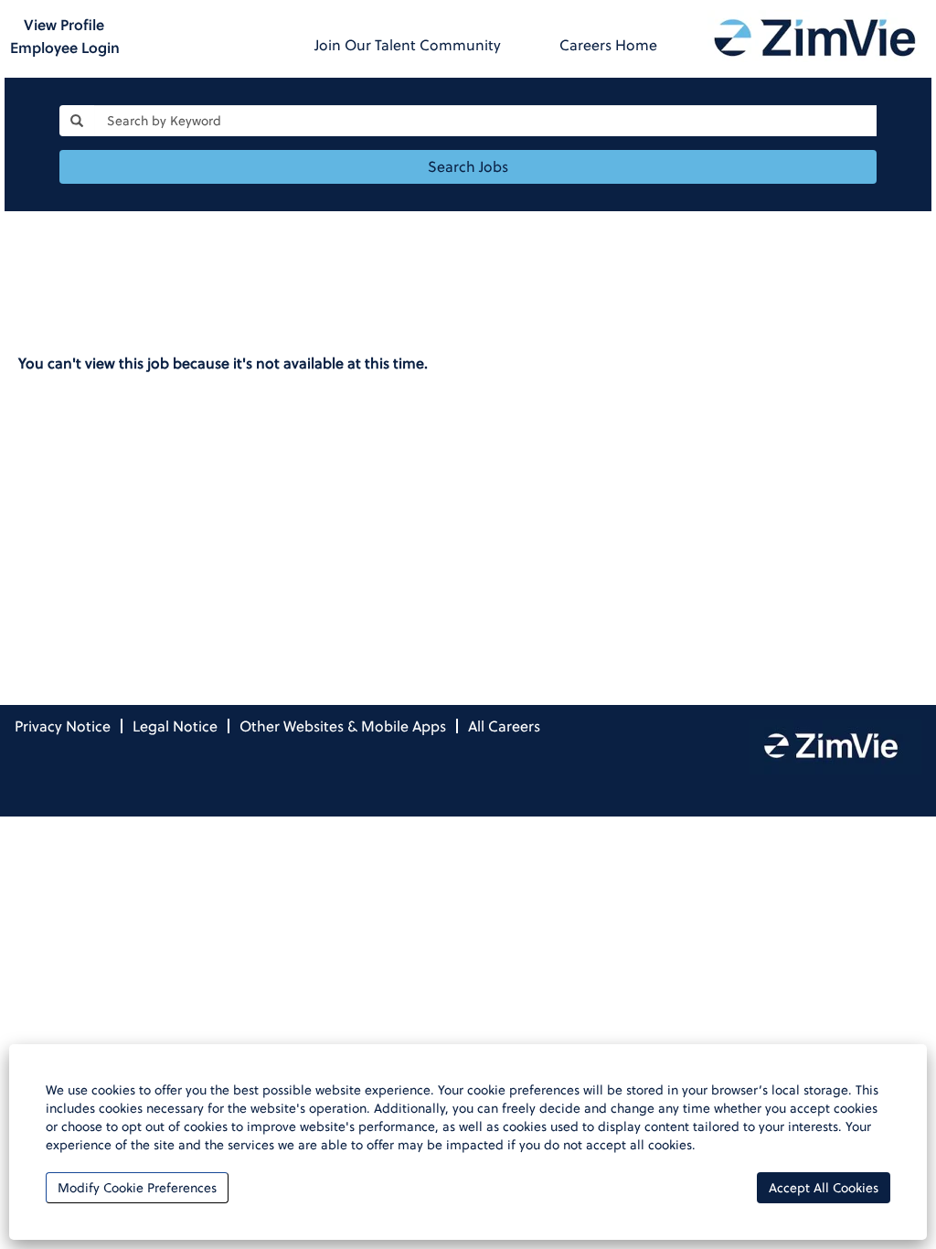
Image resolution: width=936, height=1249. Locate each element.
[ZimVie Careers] (835, 747)
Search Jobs (468, 166)
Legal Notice (175, 726)
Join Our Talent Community (407, 45)
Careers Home (608, 45)
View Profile (64, 25)
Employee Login (65, 47)
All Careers (504, 726)
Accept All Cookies (823, 1188)
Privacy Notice (63, 726)
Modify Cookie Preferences (137, 1188)
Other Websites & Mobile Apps (342, 726)
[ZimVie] (817, 36)
